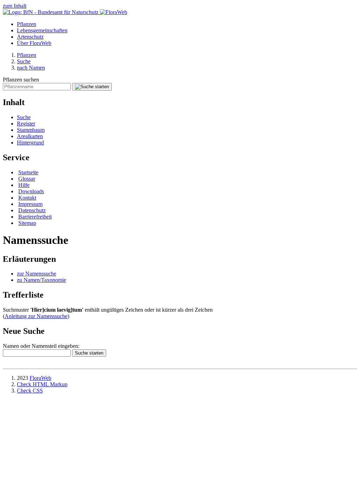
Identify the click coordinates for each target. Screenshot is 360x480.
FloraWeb (40, 378)
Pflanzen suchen (21, 80)
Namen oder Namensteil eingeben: (41, 346)
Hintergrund (30, 142)
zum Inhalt (14, 6)
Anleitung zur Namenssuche (36, 316)
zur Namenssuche (36, 274)
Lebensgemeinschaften (42, 30)
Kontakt (27, 198)
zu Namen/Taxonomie (41, 280)
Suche (24, 61)
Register (26, 124)
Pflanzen (26, 24)
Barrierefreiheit (35, 217)
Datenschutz (32, 210)
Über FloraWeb (34, 43)
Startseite (28, 172)
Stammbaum (31, 130)
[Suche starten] (92, 87)
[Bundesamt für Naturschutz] (51, 12)
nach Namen (31, 68)
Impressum (30, 204)
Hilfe (24, 185)
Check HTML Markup (42, 384)
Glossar (26, 179)
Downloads (31, 191)
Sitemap (27, 223)
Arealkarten (30, 136)
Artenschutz (30, 37)
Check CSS (30, 391)
